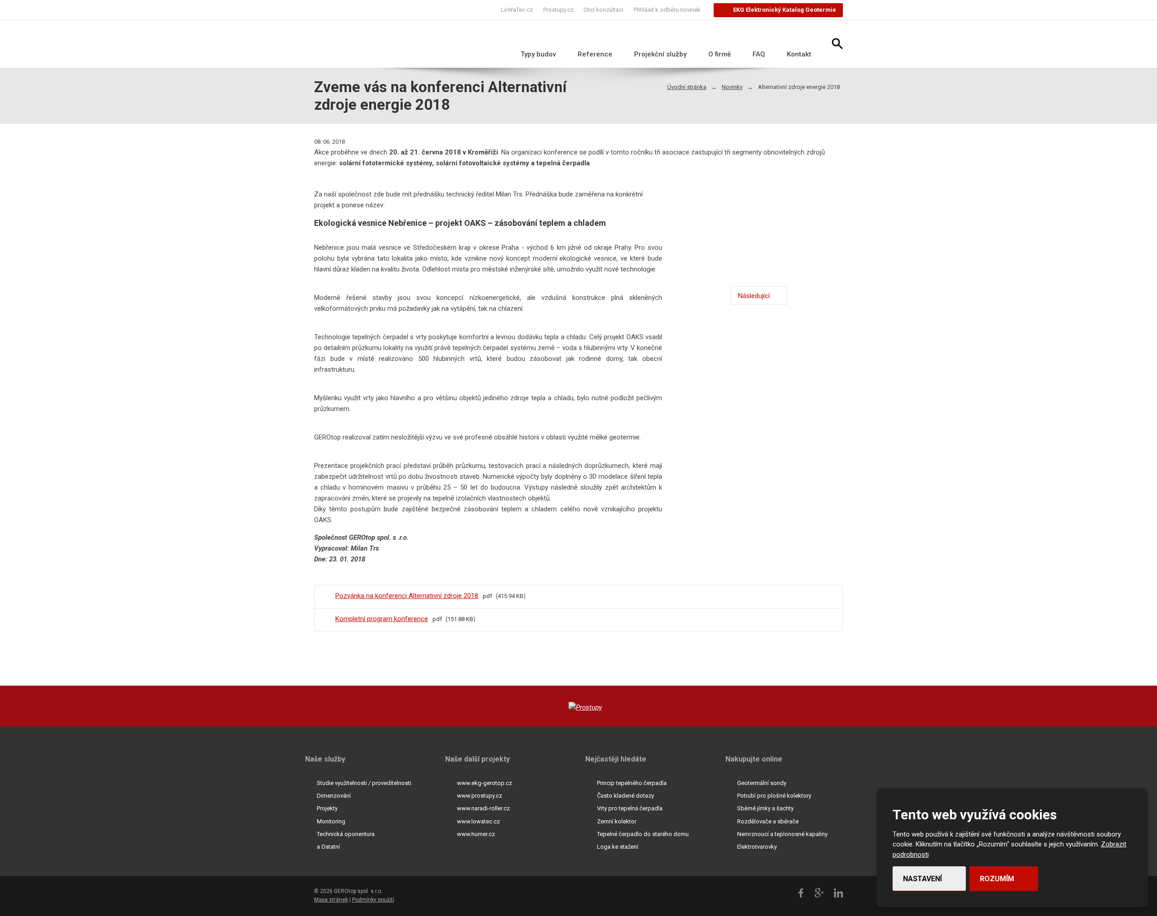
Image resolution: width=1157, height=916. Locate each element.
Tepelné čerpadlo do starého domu (643, 834)
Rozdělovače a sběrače (768, 821)
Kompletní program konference (381, 619)
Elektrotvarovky (757, 846)
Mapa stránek (331, 900)
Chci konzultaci (603, 9)
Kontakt (799, 54)
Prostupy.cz (558, 9)
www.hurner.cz (476, 834)
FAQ (759, 54)
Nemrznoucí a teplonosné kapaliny (782, 834)
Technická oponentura (346, 834)
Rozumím (998, 878)
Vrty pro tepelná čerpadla (630, 808)
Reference (595, 54)
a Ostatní (328, 846)
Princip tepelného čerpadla (632, 783)
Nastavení (923, 878)
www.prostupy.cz (479, 795)
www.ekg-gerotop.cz (484, 783)
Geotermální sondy (761, 783)
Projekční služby (660, 54)
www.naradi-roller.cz (483, 808)
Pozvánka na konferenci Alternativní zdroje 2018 (406, 596)
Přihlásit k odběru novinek (667, 9)
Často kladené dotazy (625, 795)
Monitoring (331, 821)
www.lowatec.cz (478, 821)
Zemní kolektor (616, 821)
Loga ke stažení (617, 846)
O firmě (719, 54)
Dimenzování (334, 795)
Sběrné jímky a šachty (765, 808)
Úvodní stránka (686, 87)
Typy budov (538, 54)
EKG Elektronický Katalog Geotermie (784, 9)
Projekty (327, 808)
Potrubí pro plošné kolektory (774, 795)
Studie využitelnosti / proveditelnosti (364, 783)
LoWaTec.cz (517, 9)
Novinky (732, 87)
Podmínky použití (373, 900)
